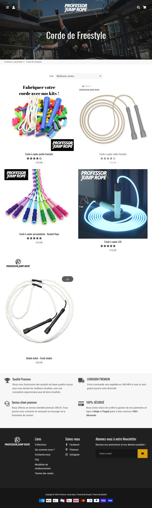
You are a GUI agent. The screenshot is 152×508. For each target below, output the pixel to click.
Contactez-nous (42, 454)
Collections (40, 444)
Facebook (74, 444)
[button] (34, 158)
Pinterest (74, 449)
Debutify (103, 494)
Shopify (88, 494)
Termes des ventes (44, 473)
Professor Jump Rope (13, 62)
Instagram (74, 454)
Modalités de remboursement (43, 466)
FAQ (37, 459)
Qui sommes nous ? (45, 449)
